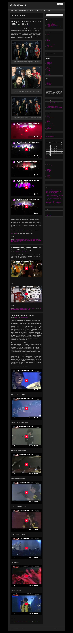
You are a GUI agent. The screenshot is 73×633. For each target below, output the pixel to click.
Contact (31, 10)
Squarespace (58, 199)
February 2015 (48, 73)
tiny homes (54, 201)
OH (16, 241)
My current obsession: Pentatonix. (52, 25)
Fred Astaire (48, 194)
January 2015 (48, 74)
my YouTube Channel (24, 230)
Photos (48, 10)
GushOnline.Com (18, 4)
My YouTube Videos (26, 239)
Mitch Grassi (59, 196)
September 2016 (49, 63)
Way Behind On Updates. (50, 24)
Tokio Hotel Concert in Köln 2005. (23, 316)
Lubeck (29, 309)
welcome (61, 203)
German (19, 239)
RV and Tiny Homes (49, 46)
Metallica (51, 196)
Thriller (48, 201)
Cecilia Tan (57, 191)
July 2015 (48, 68)
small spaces (53, 199)
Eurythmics (59, 192)
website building (58, 203)
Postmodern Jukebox (56, 198)
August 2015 (48, 67)
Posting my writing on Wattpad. (51, 23)
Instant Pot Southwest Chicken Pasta (52, 21)
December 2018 (49, 62)
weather (47, 203)
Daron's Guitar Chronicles (51, 192)
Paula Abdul (51, 198)
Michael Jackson (55, 196)
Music (22, 239)
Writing (47, 48)
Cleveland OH (29, 240)
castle (49, 191)
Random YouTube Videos (34, 239)
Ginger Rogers (52, 195)
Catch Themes (61, 629)
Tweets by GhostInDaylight (50, 136)
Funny (47, 38)
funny (52, 194)
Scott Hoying (48, 199)
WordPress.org (48, 84)
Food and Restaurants (21, 308)
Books (47, 35)
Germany (35, 240)
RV (60, 198)
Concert (35, 621)
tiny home (51, 201)
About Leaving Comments (23, 10)
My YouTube (43, 10)
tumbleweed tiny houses (58, 202)
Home (12, 10)
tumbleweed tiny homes (51, 202)
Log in (47, 81)
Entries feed (48, 82)
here (16, 233)
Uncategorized (48, 47)
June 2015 (48, 69)
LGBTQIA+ (48, 40)
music (15, 241)
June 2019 (48, 61)
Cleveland (24, 240)
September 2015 (49, 65)
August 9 (21, 240)
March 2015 (48, 71)
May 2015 (48, 70)
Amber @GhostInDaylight (25, 25)
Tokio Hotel (19, 241)
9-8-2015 (18, 240)
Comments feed (49, 83)
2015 (12, 240)
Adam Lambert (54, 189)
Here (12, 233)
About (16, 10)
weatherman (49, 203)
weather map (53, 203)
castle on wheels (52, 191)
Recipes (47, 45)
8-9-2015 (14, 240)
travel (47, 202)
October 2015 (48, 64)
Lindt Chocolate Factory (23, 309)
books (47, 191)
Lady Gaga (55, 195)
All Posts (15, 239)
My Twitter (37, 10)
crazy (60, 191)
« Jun (46, 157)
